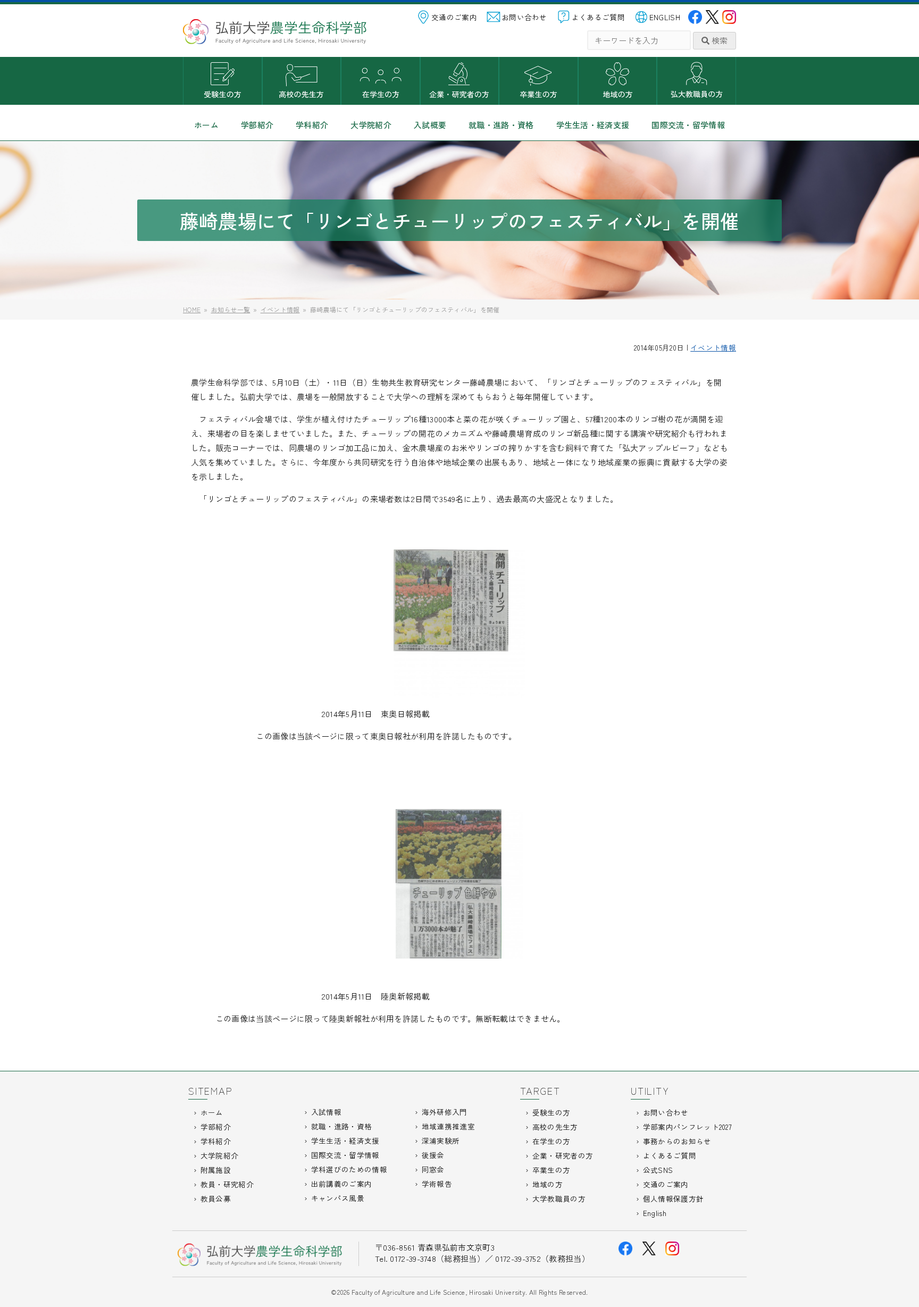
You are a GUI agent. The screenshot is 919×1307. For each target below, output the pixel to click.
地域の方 (618, 81)
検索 (718, 40)
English (654, 1213)
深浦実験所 (441, 1140)
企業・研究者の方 (460, 81)
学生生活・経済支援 (593, 124)
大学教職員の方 (696, 81)
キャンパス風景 (337, 1198)
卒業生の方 (538, 81)
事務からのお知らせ (677, 1141)
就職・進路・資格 (501, 124)
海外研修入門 (444, 1111)
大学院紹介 (370, 124)
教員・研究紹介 (227, 1184)
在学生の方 (380, 81)
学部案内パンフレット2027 (687, 1126)
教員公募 (215, 1198)
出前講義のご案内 (341, 1183)
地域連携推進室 (448, 1126)
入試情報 (326, 1111)
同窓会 (433, 1169)
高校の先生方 (302, 81)
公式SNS (658, 1169)
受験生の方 (222, 81)
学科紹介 (312, 124)
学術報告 (437, 1183)
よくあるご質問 (598, 17)
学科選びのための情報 (349, 1169)
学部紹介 (257, 124)
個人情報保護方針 (673, 1198)
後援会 (433, 1155)
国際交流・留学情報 (688, 124)
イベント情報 (713, 347)
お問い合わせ (524, 17)
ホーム (206, 124)
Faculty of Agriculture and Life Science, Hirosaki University (438, 1291)
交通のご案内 (454, 17)
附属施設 (215, 1169)
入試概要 (430, 124)
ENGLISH (664, 17)
